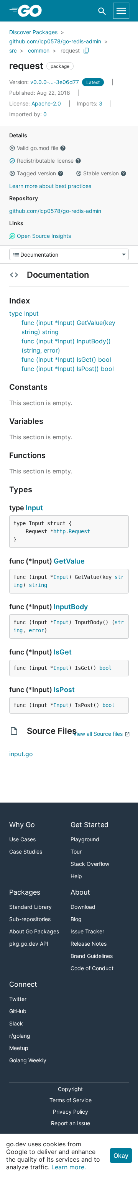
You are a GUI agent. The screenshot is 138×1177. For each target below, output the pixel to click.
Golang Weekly (27, 1060)
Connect (23, 984)
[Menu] (69, 254)
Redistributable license (45, 160)
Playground (85, 839)
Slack (16, 1023)
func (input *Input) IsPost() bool (67, 369)
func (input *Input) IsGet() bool (66, 359)
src (13, 50)
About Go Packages (34, 931)
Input (34, 508)
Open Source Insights (43, 235)
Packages (24, 892)
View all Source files (98, 733)
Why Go (22, 825)
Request (79, 531)
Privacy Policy (70, 1111)
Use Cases (22, 839)
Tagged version (36, 173)
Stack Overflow (90, 863)
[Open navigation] (121, 10)
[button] (12, 148)
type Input (24, 313)
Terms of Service (70, 1100)
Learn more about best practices (50, 186)
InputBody (71, 607)
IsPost (64, 690)
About (80, 892)
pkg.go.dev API (28, 943)
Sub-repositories (30, 919)
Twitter (17, 999)
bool (105, 668)
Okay (120, 1155)
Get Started (89, 825)
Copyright (70, 1089)
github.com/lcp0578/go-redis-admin (55, 41)
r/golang (19, 1035)
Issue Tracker (87, 931)
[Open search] (102, 10)
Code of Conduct (92, 968)
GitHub (17, 1011)
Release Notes (89, 943)
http (59, 531)
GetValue (69, 561)
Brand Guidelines (92, 956)
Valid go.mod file (37, 148)
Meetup (18, 1048)
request (70, 50)
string (38, 585)
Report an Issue (70, 1123)
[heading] (32, 11)
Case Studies (25, 851)
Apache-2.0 (46, 103)
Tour (76, 851)
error (36, 630)
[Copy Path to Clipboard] (86, 50)
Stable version (101, 173)
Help (76, 876)
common (38, 50)
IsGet (63, 652)
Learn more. (68, 1167)
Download (83, 906)
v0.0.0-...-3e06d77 (44, 82)
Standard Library (30, 906)
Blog (76, 919)
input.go (21, 754)
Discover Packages (33, 32)
